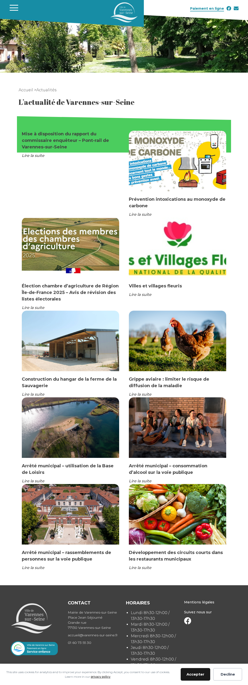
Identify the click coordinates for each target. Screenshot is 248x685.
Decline (228, 674)
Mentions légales (199, 602)
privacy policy (100, 676)
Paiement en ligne (207, 8)
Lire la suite (33, 155)
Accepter (195, 674)
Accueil (26, 90)
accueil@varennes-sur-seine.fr (93, 635)
